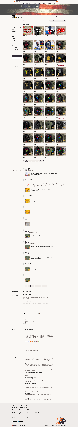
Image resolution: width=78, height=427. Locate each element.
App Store (14, 421)
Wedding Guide (49, 3)
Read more (36, 307)
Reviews (16, 20)
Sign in (60, 1)
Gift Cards (54, 3)
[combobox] (36, 1)
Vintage (44, 3)
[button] (57, 17)
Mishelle (26, 179)
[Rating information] (15, 17)
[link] (24, 161)
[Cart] (65, 1)
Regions (65, 425)
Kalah (26, 168)
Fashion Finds (39, 3)
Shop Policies (25, 20)
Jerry (26, 241)
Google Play (20, 421)
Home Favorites (34, 3)
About (20, 20)
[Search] (57, 1)
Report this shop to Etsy (15, 66)
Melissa (26, 206)
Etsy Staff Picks (28, 3)
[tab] (17, 24)
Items (12, 20)
